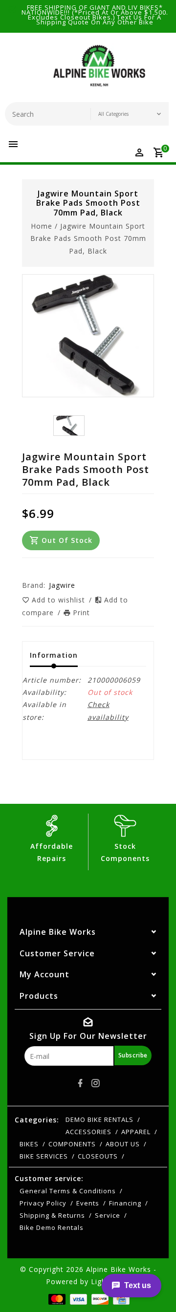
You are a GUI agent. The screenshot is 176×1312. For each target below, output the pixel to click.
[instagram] (95, 1083)
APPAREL (136, 1131)
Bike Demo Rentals (52, 1227)
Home (41, 226)
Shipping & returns (52, 1215)
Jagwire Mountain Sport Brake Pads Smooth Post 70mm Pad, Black (88, 238)
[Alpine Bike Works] (99, 70)
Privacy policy (43, 1203)
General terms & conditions (68, 1190)
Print (81, 612)
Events (87, 1203)
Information (54, 655)
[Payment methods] (56, 1298)
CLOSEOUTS (98, 1156)
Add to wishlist (60, 599)
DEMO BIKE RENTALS (99, 1119)
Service (107, 1215)
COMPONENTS (72, 1144)
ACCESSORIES (88, 1131)
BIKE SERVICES (44, 1156)
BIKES (29, 1144)
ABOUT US (123, 1144)
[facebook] (80, 1083)
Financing (125, 1203)
